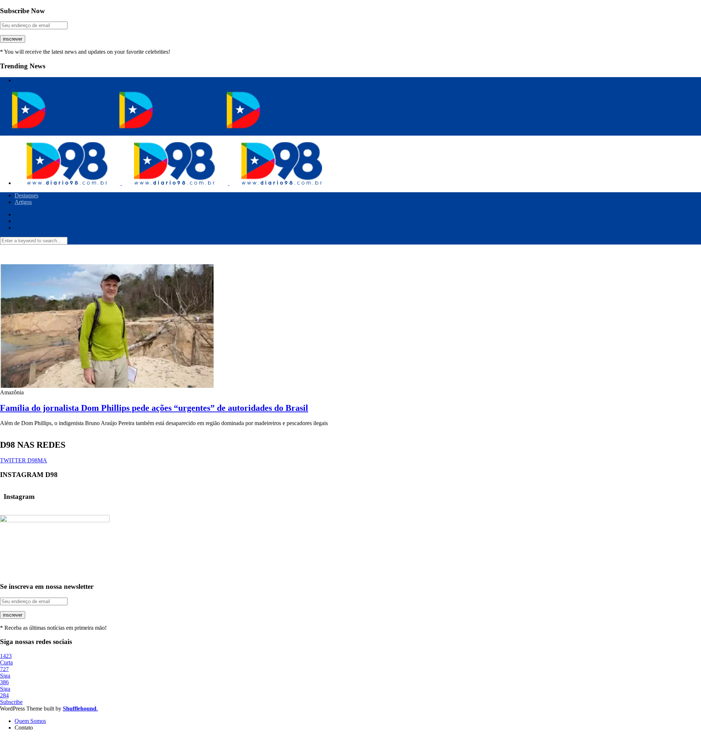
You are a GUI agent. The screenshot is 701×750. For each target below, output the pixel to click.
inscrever (12, 39)
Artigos (23, 202)
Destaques (26, 195)
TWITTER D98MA (23, 460)
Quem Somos (30, 721)
